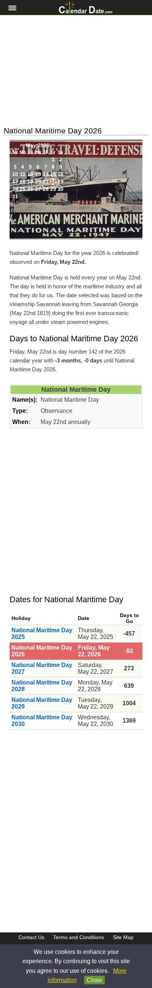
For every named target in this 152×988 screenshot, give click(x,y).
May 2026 (37, 145)
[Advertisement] (76, 71)
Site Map (123, 937)
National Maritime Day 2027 (41, 668)
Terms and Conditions (78, 937)
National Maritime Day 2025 (41, 633)
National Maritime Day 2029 (41, 703)
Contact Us (31, 937)
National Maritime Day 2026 (41, 650)
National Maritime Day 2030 (41, 720)
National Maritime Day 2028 (41, 685)
